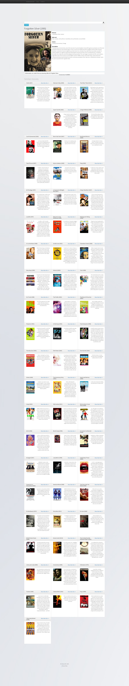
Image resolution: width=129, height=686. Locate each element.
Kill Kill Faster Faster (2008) (31, 538)
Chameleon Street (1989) (86, 243)
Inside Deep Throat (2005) (84, 458)
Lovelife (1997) (30, 217)
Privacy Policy (64, 666)
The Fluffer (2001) (57, 297)
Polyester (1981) (30, 324)
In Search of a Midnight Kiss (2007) (58, 190)
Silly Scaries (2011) (57, 404)
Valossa (62, 664)
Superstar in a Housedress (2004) (30, 485)
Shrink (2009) (29, 377)
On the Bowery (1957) (31, 511)
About (37, 1)
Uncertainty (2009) (57, 565)
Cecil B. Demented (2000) (32, 136)
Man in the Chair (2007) (58, 136)
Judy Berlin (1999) (57, 458)
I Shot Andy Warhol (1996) (30, 619)
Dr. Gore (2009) (83, 511)
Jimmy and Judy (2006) (32, 565)
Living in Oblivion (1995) (86, 109)
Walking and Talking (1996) (85, 217)
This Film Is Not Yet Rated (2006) (84, 485)
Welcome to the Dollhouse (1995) (57, 217)
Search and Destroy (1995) (84, 378)
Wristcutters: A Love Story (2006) (85, 405)
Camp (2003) (29, 404)
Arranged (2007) (30, 458)
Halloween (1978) (84, 565)
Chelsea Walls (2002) (58, 591)
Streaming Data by (62, 74)
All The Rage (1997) (31, 190)
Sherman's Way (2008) (58, 83)
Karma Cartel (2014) (58, 538)
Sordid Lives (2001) (58, 243)
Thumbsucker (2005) (31, 350)
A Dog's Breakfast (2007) (86, 190)
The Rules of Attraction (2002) (85, 297)
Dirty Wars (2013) (57, 511)
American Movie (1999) (58, 484)
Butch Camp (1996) (58, 431)
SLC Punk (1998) (30, 297)
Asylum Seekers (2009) (58, 163)
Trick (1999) (83, 270)
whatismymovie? (30, 1)
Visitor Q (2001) (57, 270)
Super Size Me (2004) (58, 109)
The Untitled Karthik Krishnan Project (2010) (85, 538)
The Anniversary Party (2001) (58, 378)
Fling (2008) (83, 163)
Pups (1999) (83, 591)
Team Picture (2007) (31, 163)
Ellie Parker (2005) (57, 350)
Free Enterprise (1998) (85, 324)
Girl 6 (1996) (29, 431)
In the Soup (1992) (57, 324)
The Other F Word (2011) (86, 83)
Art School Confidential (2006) (85, 431)
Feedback (43, 1)
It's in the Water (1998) (31, 243)
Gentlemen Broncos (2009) (85, 137)
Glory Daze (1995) (30, 270)
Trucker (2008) (30, 591)
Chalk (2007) (29, 83)
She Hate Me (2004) (85, 350)
